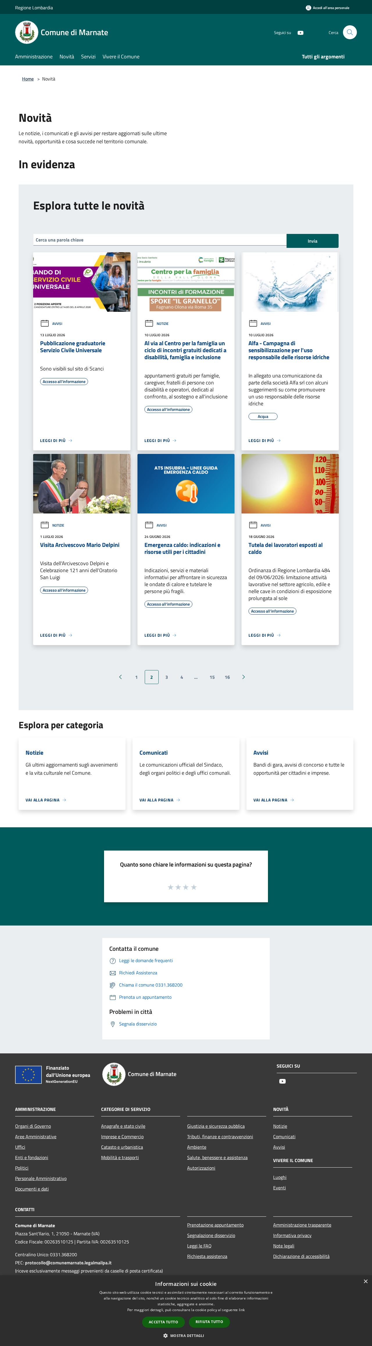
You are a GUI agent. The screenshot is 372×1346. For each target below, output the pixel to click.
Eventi (279, 1187)
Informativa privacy (292, 1235)
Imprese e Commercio (122, 1136)
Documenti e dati (32, 1188)
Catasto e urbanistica (122, 1146)
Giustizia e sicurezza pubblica (216, 1126)
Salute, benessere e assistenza (217, 1157)
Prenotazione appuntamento (215, 1224)
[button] (186, 1335)
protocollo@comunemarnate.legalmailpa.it (68, 1262)
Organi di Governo (33, 1126)
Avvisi (57, 323)
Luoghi (280, 1177)
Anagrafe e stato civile (123, 1126)
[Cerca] (350, 32)
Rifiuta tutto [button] (209, 1321)
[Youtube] (298, 32)
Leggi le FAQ (199, 1245)
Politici (21, 1167)
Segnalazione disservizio (211, 1235)
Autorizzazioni (201, 1167)
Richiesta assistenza (207, 1256)
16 (227, 677)
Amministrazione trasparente (302, 1224)
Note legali (283, 1245)
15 (212, 677)
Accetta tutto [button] (163, 1322)
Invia (312, 240)
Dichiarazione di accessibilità (301, 1256)
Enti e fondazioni (31, 1157)
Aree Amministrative (35, 1136)
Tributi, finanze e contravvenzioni (220, 1136)
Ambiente (196, 1146)
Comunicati (284, 1136)
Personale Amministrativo (41, 1178)
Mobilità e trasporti (120, 1157)
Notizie (163, 323)
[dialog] (186, 1310)
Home (28, 78)
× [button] (365, 1281)
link (242, 1309)
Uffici (20, 1146)
